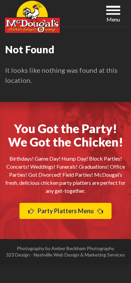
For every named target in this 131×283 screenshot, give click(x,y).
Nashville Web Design (56, 255)
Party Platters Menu (66, 211)
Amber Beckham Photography (82, 248)
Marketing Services (105, 255)
